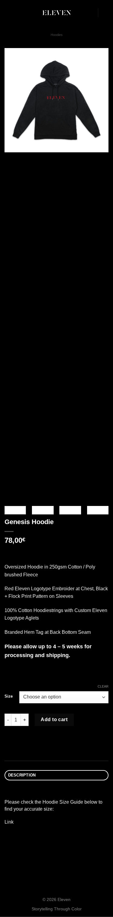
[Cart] (105, 12)
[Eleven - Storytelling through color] (56, 12)
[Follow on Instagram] (81, 12)
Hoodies (57, 35)
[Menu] (8, 12)
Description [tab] (22, 775)
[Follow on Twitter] (89, 12)
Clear (103, 686)
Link (9, 822)
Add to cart (54, 719)
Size (9, 696)
